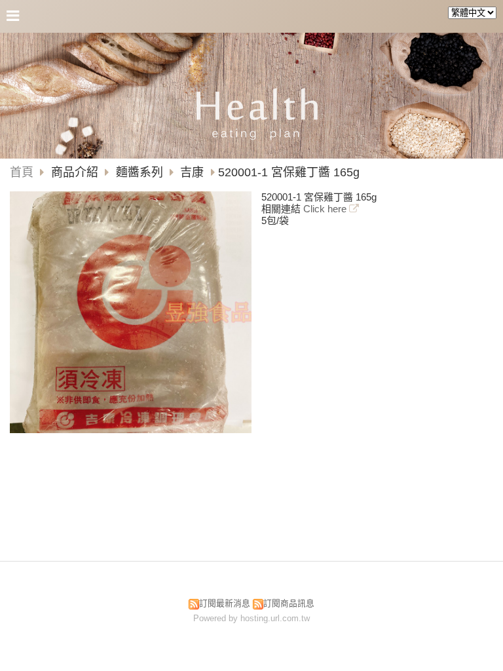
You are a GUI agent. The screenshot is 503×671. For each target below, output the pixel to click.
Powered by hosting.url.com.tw (251, 618)
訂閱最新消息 (224, 603)
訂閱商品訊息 (288, 603)
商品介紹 (76, 172)
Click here (326, 208)
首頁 (21, 172)
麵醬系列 (139, 172)
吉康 (192, 172)
